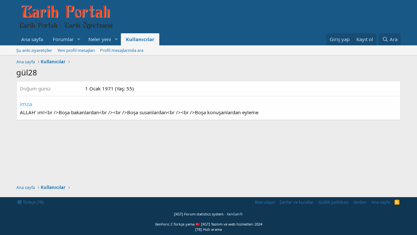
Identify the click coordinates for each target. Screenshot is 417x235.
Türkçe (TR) (33, 202)
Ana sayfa (32, 39)
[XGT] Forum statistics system (208, 214)
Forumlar (63, 39)
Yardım (360, 202)
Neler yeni (99, 39)
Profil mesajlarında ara (121, 50)
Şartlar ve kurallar (296, 202)
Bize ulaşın (265, 202)
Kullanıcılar (140, 39)
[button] (78, 39)
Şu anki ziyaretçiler (34, 50)
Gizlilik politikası (333, 202)
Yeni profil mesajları (76, 50)
